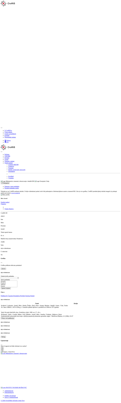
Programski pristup (10, 137)
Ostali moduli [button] (9, 163)
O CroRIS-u (8, 130)
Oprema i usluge (9, 161)
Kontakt (7, 135)
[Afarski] (9, 286)
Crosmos (11, 178)
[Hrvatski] (9, 281)
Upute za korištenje (10, 134)
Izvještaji (11, 176)
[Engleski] (9, 283)
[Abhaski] (9, 284)
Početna (7, 154)
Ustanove (11, 166)
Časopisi (10, 168)
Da (2, 348)
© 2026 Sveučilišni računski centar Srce (13, 400)
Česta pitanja (8, 132)
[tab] (5, 202)
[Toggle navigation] (1, 127)
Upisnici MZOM (13, 164)
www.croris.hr (15, 193)
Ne (2, 350)
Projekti (7, 158)
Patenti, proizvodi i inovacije (16, 170)
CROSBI (7, 156)
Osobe (6, 159)
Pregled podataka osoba (12, 188)
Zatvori (3, 268)
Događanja (11, 171)
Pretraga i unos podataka (12, 186)
